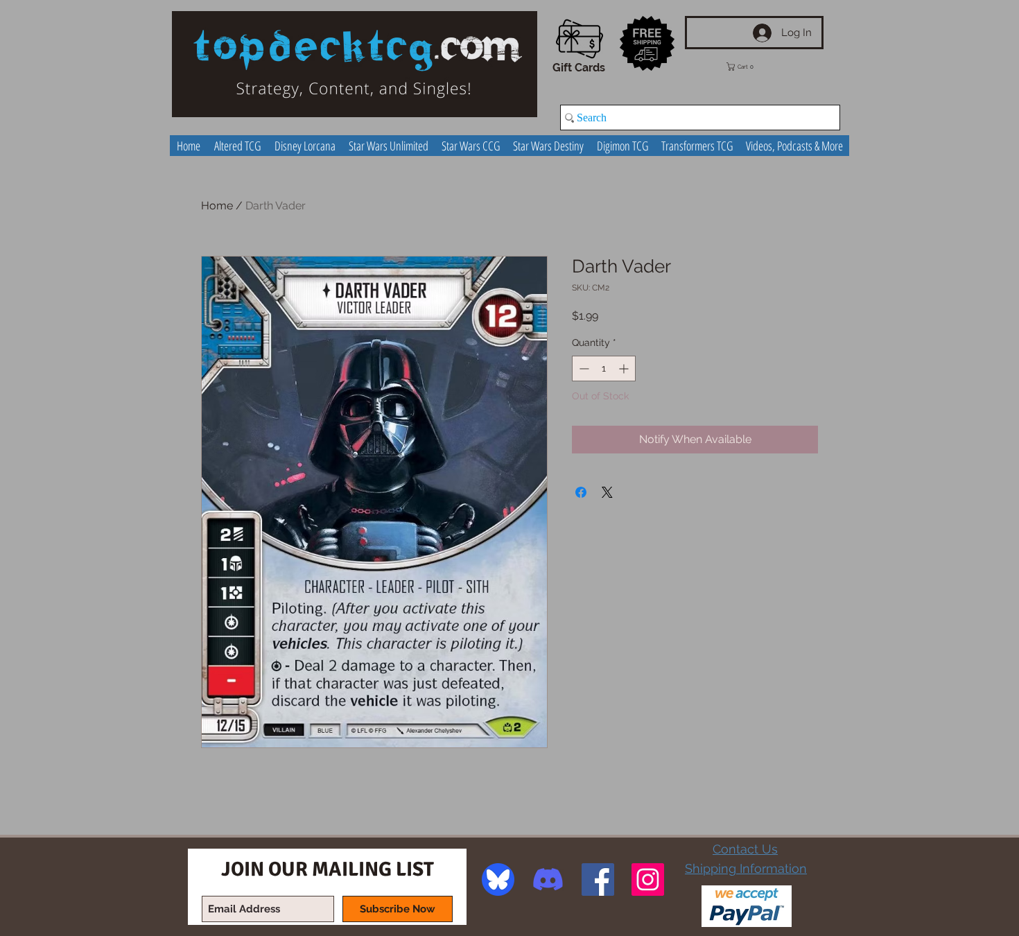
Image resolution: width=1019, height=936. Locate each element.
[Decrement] (582, 368)
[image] (498, 879)
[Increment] (625, 368)
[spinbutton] (603, 368)
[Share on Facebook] (581, 492)
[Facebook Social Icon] (598, 879)
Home (217, 205)
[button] (750, 66)
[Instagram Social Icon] (648, 879)
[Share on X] (607, 492)
